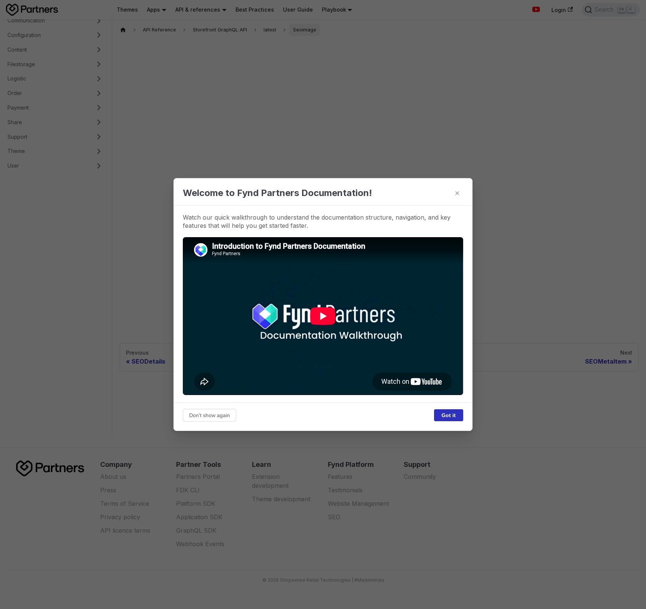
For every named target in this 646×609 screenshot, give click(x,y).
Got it (449, 415)
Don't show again (209, 415)
